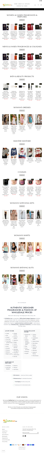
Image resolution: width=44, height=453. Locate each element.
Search (3, 429)
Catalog (27, 3)
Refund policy (4, 436)
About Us (21, 3)
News (25, 5)
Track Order (4, 432)
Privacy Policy (4, 441)
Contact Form (4, 431)
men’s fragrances (31, 320)
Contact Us (20, 5)
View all (22, 49)
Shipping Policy (5, 438)
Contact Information (6, 439)
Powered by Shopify (22, 448)
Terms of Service (5, 434)
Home (15, 3)
